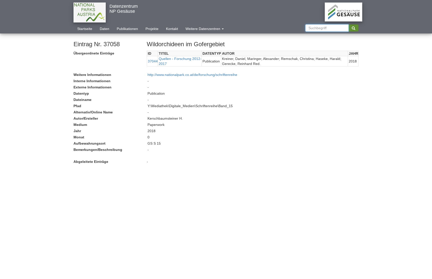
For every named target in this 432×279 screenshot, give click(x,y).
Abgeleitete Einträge (91, 162)
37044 (153, 61)
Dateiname (83, 100)
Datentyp (81, 93)
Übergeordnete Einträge (94, 53)
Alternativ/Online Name (93, 112)
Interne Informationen (92, 81)
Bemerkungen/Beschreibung (98, 150)
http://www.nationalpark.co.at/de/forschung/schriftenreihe (192, 75)
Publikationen (127, 29)
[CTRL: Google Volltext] (353, 27)
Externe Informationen (93, 87)
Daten (104, 29)
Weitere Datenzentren (203, 29)
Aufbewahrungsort (90, 143)
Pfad (77, 106)
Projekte (152, 29)
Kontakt (172, 29)
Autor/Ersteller (86, 118)
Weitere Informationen (92, 75)
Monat (79, 137)
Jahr (77, 131)
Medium (80, 125)
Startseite (84, 29)
